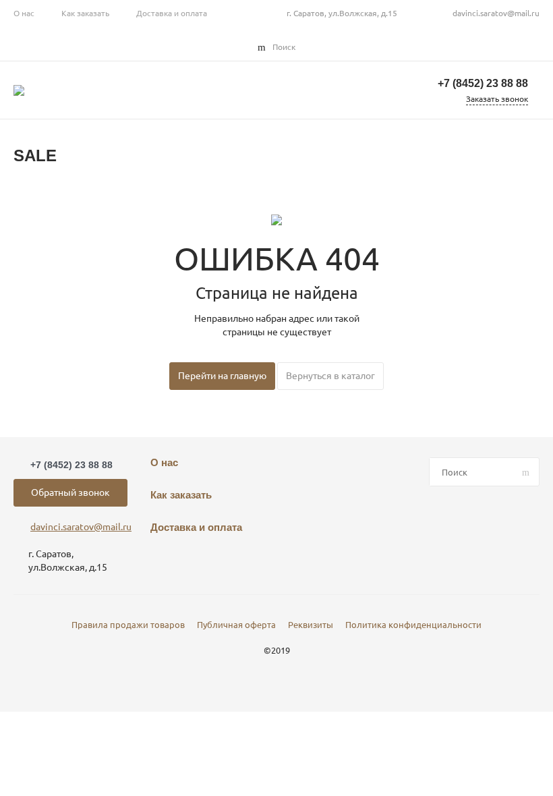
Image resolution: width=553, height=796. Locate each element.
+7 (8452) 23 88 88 (483, 83)
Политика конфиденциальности (413, 624)
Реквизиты (310, 624)
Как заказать (85, 13)
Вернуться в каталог (330, 375)
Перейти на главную (222, 375)
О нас (23, 13)
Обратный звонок (70, 492)
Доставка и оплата (171, 13)
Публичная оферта (236, 624)
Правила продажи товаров (128, 624)
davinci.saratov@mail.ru (496, 13)
